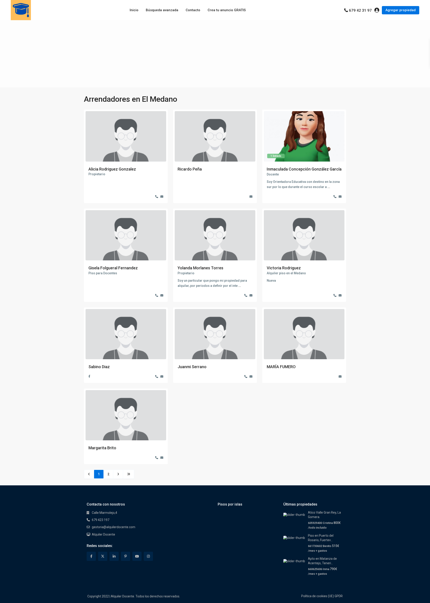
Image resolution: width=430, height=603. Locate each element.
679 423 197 (100, 520)
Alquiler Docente (103, 534)
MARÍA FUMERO (281, 366)
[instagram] (148, 556)
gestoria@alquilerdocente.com (113, 527)
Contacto (193, 10)
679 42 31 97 (360, 10)
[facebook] (91, 556)
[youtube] (137, 556)
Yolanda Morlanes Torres (200, 268)
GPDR (339, 596)
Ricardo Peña (190, 169)
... (328, 187)
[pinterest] (125, 556)
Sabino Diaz (99, 366)
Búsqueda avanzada (162, 10)
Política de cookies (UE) (317, 596)
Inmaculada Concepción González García (304, 169)
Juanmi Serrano (192, 366)
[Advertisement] (215, 53)
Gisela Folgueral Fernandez (113, 268)
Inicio (134, 10)
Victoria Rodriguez (284, 268)
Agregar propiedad (400, 10)
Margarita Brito (102, 447)
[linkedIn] (114, 556)
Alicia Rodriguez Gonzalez (112, 169)
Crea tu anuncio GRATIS (227, 10)
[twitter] (102, 556)
